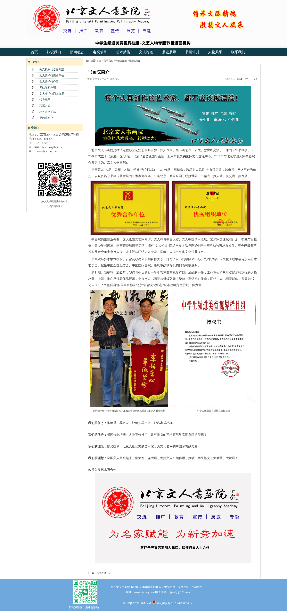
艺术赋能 (123, 52)
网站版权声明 (47, 87)
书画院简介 (46, 117)
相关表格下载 (47, 111)
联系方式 (44, 105)
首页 (34, 52)
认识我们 (54, 52)
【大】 (254, 79)
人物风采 (215, 52)
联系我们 (238, 52)
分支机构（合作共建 (51, 69)
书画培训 (192, 52)
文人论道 (146, 52)
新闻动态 (77, 52)
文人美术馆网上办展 (51, 93)
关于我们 (108, 60)
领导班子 (44, 99)
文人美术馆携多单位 (51, 75)
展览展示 (169, 52)
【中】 (247, 79)
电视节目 (100, 52)
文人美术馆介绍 (49, 81)
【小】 (239, 79)
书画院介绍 (121, 60)
